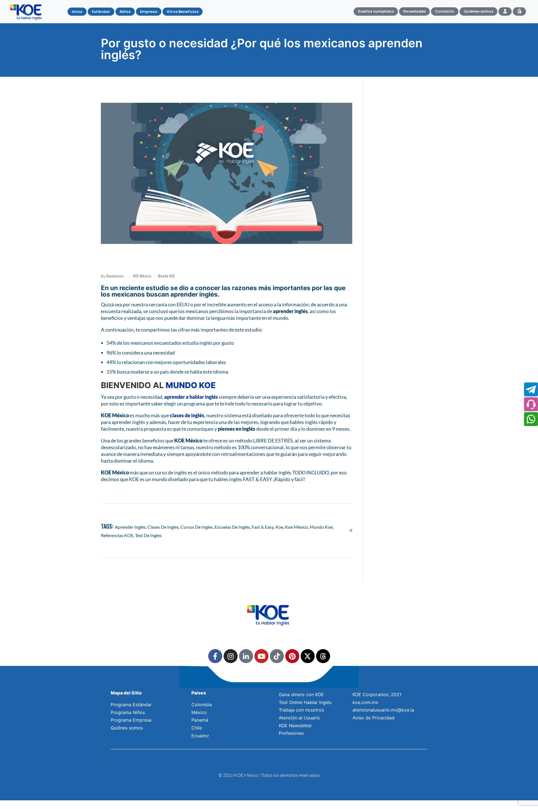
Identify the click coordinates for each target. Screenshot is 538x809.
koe (279, 527)
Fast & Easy (263, 527)
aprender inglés (130, 527)
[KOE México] (26, 12)
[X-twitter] (308, 656)
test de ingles (148, 535)
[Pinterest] (292, 656)
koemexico (115, 276)
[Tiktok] (277, 656)
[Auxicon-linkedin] (246, 656)
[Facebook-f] (215, 656)
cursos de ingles (196, 527)
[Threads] (323, 656)
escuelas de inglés (232, 527)
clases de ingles (163, 527)
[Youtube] (261, 656)
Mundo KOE (166, 276)
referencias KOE (117, 535)
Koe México (296, 527)
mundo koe (321, 527)
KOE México (142, 276)
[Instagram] (231, 656)
